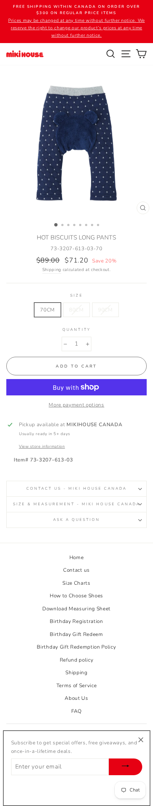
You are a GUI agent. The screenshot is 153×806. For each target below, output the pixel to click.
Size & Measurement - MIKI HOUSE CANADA (76, 504)
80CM (76, 309)
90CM (105, 309)
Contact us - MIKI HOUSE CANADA (76, 488)
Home (76, 557)
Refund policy (77, 659)
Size (76, 295)
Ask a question (76, 519)
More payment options (76, 404)
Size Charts (76, 583)
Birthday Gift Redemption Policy (76, 646)
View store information (42, 446)
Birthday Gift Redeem (76, 634)
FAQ (76, 711)
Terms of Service (76, 685)
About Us (76, 698)
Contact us (76, 570)
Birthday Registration (76, 621)
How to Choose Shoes (76, 595)
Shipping (51, 270)
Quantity (76, 329)
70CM (47, 309)
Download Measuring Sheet (76, 608)
